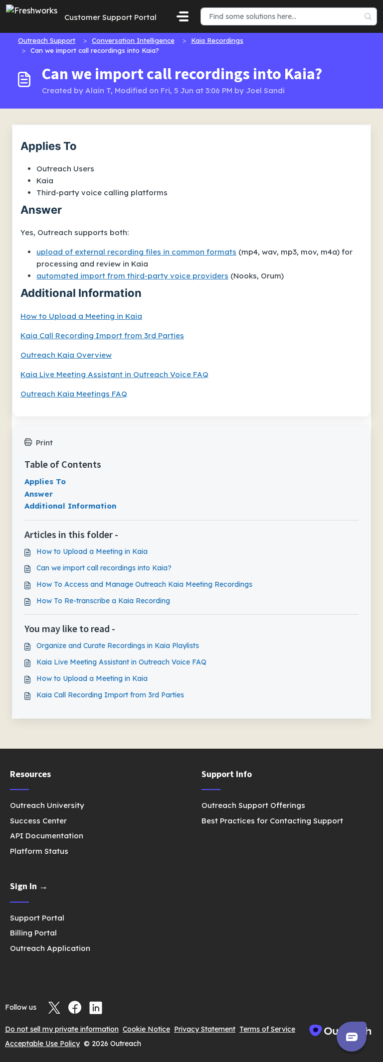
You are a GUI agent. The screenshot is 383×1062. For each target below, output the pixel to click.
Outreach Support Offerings (253, 805)
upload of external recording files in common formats (136, 252)
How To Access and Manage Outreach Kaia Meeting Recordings (144, 584)
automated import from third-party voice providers (132, 275)
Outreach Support (46, 40)
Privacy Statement (204, 1029)
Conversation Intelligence (133, 40)
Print (44, 442)
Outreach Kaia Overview (66, 355)
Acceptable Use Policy (42, 1043)
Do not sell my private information (62, 1029)
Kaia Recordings (217, 40)
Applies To (45, 481)
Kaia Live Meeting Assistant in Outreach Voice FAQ (114, 374)
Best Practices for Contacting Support (272, 820)
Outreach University (47, 805)
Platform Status (39, 851)
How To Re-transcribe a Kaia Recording (103, 600)
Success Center (38, 820)
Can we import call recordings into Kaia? (104, 567)
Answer (38, 494)
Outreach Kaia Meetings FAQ (73, 393)
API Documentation (46, 835)
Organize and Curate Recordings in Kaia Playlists (117, 645)
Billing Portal (33, 932)
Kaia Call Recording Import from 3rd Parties (102, 335)
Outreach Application (50, 948)
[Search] (368, 16)
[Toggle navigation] (182, 16)
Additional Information (70, 506)
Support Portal (37, 918)
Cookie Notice (146, 1029)
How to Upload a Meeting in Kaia (81, 316)
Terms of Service (267, 1029)
